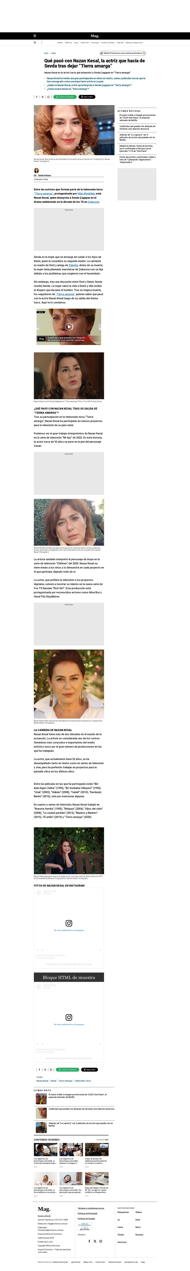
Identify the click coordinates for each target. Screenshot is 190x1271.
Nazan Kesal (42, 1081)
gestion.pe (75, 1262)
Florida (60, 42)
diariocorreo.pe (114, 1262)
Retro (138, 1227)
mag (143, 1262)
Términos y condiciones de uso (91, 1208)
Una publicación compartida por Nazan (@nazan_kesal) (69, 964)
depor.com (87, 1262)
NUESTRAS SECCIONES (126, 1208)
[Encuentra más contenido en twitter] (42, 96)
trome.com (100, 1262)
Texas (76, 42)
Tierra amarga (65, 1081)
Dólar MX (120, 42)
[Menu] (36, 36)
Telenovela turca (83, 1081)
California (68, 42)
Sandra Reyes (44, 175)
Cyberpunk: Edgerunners (134, 42)
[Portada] (44, 1213)
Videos (138, 1212)
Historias (122, 1242)
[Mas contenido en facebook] (89, 1241)
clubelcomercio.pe (60, 1262)
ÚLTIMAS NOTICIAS (129, 111)
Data (137, 1219)
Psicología (95, 42)
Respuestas (123, 1212)
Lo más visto (42, 1090)
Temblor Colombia (107, 42)
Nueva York (85, 42)
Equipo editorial (44, 1216)
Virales (121, 1234)
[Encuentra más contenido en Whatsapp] (48, 96)
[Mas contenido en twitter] (95, 1241)
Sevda (53, 1081)
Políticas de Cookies (86, 1219)
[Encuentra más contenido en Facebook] (37, 96)
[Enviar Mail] (35, 175)
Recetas (139, 1234)
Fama (120, 1227)
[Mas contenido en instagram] (101, 1241)
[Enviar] (35, 43)
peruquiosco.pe (131, 1262)
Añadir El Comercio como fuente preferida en (123, 53)
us (119, 1219)
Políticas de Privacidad (87, 1213)
